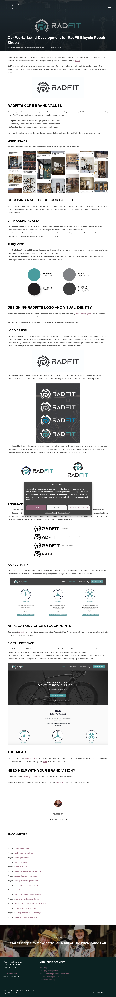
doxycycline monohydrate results (27, 881)
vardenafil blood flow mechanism (27, 917)
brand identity (30, 758)
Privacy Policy (64, 513)
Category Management (49, 971)
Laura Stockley (16, 47)
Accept (36, 508)
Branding (31, 47)
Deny (56, 508)
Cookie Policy (19, 990)
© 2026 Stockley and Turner (103, 993)
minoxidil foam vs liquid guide (25, 908)
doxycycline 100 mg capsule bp (26, 885)
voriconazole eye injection (24, 853)
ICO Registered (31, 990)
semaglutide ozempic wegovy (26, 876)
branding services (30, 777)
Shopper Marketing (47, 980)
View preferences (78, 508)
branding (22, 632)
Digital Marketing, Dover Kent (13, 993)
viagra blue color (21, 862)
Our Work (40, 47)
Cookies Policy (51, 513)
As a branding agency (84, 314)
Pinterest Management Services (52, 977)
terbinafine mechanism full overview (28, 894)
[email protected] (10, 973)
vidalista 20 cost (21, 867)
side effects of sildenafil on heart (27, 890)
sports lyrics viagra (22, 858)
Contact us (60, 782)
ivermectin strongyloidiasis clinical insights (30, 903)
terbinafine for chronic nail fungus (27, 899)
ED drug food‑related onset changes (28, 913)
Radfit (77, 61)
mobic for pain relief (22, 848)
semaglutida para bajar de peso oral (28, 871)
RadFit (45, 762)
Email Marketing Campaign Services (54, 974)
